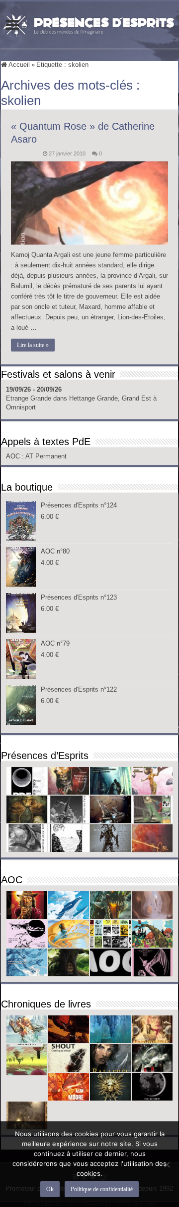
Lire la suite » (33, 345)
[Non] (167, 1164)
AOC (14, 456)
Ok (50, 1189)
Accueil (18, 64)
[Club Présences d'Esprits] (89, 23)
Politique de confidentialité (102, 1189)
